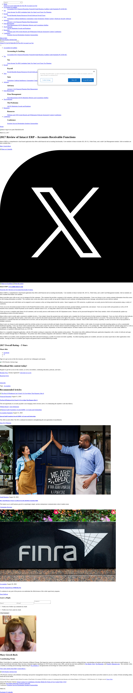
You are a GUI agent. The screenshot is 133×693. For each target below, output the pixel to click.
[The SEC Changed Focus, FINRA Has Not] (58, 581)
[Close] (94, 71)
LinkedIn (10, 692)
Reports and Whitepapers (30, 31)
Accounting (10, 9)
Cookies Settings (46, 80)
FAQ (65, 682)
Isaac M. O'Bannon (5, 423)
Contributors (57, 31)
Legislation (24, 12)
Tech (5, 17)
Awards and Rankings (24, 28)
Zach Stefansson (14, 406)
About (19, 682)
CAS (14, 22)
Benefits (14, 15)
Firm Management (9, 23)
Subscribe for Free (19, 5)
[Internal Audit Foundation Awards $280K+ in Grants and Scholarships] (21, 410)
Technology (10, 18)
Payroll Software (33, 15)
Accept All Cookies (87, 80)
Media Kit (44, 682)
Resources (7, 30)
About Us (7, 5)
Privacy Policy (109, 679)
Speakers (27, 35)
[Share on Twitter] (66, 282)
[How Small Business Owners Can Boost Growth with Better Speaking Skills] (55, 494)
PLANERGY (35, 665)
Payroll (6, 14)
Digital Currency (50, 18)
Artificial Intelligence (20, 18)
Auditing (46, 9)
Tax (5, 10)
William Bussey (4, 406)
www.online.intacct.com (15, 286)
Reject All (74, 80)
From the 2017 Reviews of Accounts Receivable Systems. (16, 289)
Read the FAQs (4, 376)
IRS (19, 12)
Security (63, 18)
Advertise (38, 682)
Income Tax (14, 12)
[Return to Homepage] (8, 671)
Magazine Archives (18, 683)
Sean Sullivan (4, 594)
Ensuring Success (12, 35)
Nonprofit (32, 9)
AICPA (20, 25)
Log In (12, 5)
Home (5, 4)
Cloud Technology (39, 18)
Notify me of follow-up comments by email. (14, 606)
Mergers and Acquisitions (36, 25)
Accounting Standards (6, 413)
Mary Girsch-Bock (5, 146)
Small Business (39, 9)
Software (68, 18)
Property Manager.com (113, 664)
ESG (15, 9)
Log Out (34, 5)
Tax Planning (47, 12)
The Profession (8, 27)
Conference (7, 33)
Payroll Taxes (41, 15)
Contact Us (24, 682)
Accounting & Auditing (10, 7)
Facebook (3, 692)
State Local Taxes (38, 12)
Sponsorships (34, 35)
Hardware (58, 18)
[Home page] (8, 39)
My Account (28, 5)
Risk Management (32, 22)
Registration (21, 35)
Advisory (6, 20)
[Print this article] (18, 283)
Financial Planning (21, 22)
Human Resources (22, 15)
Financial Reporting (23, 9)
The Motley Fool (90, 664)
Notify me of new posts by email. (11, 610)
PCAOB (61, 9)
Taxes (9, 12)
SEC (65, 9)
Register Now (4, 373)
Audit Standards (54, 9)
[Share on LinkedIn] (6, 149)
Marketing (26, 25)
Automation (30, 18)
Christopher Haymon (6, 507)
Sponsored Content (48, 31)
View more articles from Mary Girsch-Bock (13, 668)
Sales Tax (30, 12)
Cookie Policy (59, 682)
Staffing (46, 25)
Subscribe (3, 383)
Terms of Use (51, 682)
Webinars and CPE (12, 31)
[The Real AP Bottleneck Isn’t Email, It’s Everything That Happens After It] (22, 393)
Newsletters (9, 683)
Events (20, 31)
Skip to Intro (3, 38)
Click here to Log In (25, 373)
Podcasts (40, 31)
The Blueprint (99, 664)
